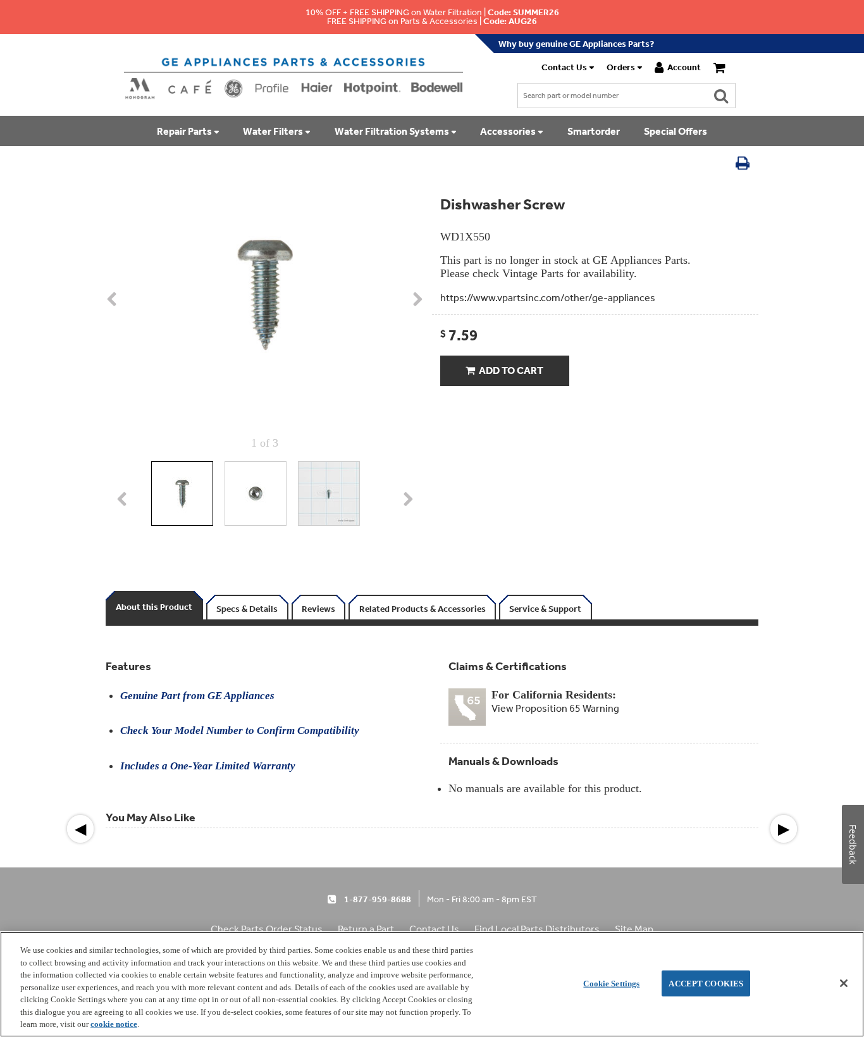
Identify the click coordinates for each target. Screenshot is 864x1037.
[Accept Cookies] (844, 983)
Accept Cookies (706, 983)
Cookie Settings (611, 983)
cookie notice (113, 1024)
